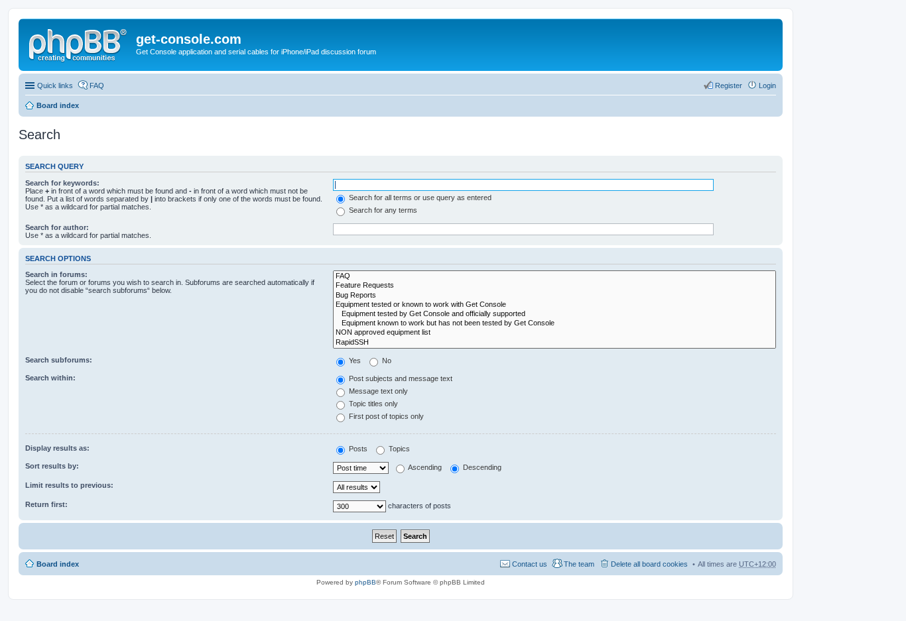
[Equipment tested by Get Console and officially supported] (554, 314)
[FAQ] (554, 276)
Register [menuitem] (728, 85)
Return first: (46, 504)
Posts (357, 449)
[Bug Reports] (554, 295)
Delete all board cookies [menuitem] (649, 564)
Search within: (50, 378)
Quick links (55, 85)
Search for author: (57, 227)
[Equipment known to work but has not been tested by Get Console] (554, 323)
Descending (481, 467)
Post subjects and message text (399, 378)
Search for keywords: (62, 183)
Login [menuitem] (767, 85)
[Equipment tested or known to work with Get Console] (554, 305)
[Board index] (79, 43)
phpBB (365, 582)
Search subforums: (58, 360)
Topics (398, 449)
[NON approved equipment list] (554, 332)
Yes (354, 361)
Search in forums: (56, 274)
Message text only (377, 391)
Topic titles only (372, 404)
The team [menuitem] (579, 564)
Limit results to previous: (69, 485)
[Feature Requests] (554, 285)
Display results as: (57, 448)
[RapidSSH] (554, 342)
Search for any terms (382, 210)
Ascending (424, 467)
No (385, 361)
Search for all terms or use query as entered (419, 197)
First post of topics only (385, 416)
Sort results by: (52, 466)
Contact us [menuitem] (529, 564)
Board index (57, 105)
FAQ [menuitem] (97, 85)
